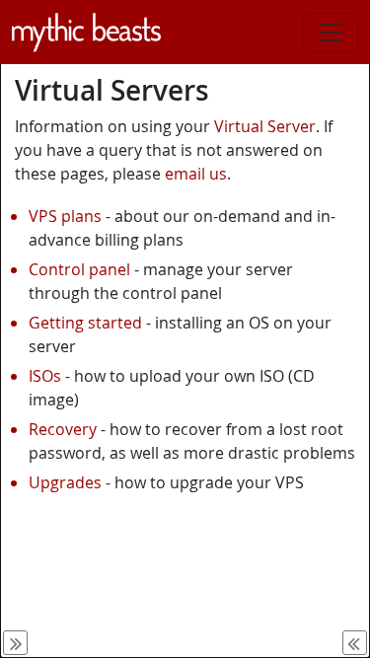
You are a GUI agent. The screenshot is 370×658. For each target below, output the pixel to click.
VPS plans (65, 216)
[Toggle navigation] (330, 32)
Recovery (63, 429)
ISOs (45, 376)
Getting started (85, 322)
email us (196, 173)
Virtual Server (265, 126)
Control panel (79, 269)
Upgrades (65, 482)
